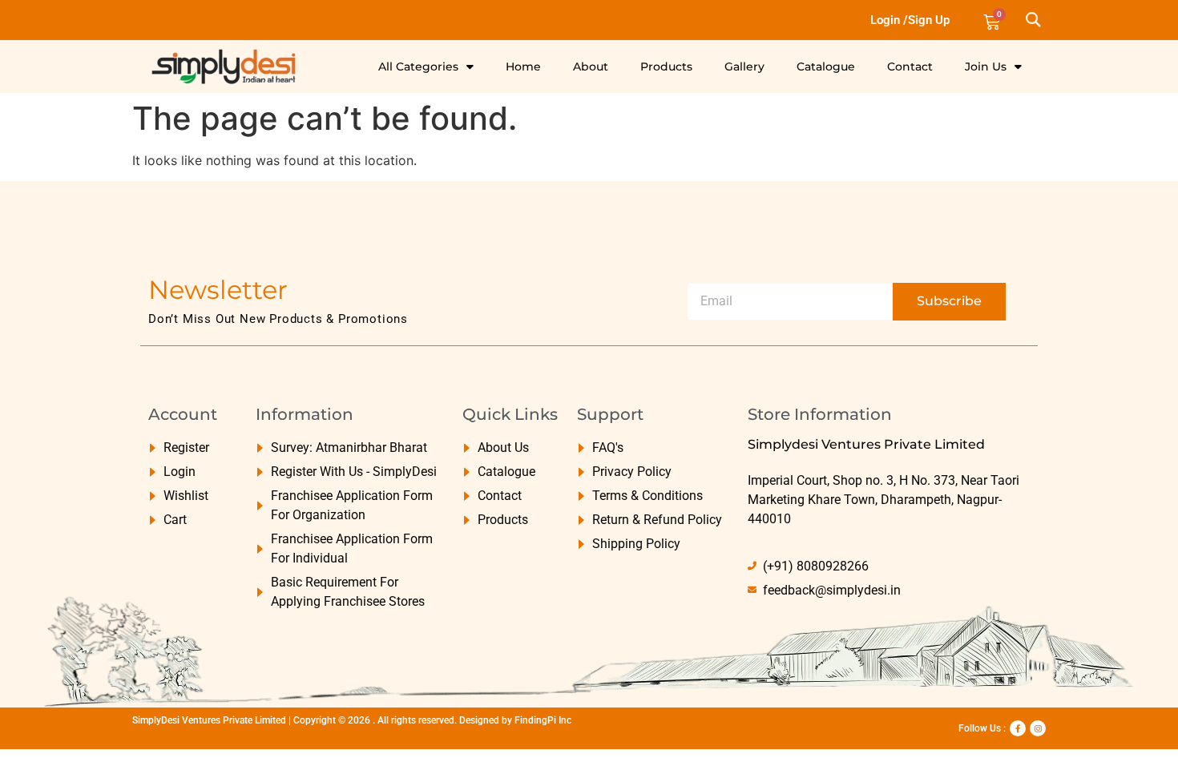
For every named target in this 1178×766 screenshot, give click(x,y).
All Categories (418, 66)
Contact (910, 66)
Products (666, 66)
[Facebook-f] (1018, 728)
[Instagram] (1038, 728)
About (590, 66)
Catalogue (826, 66)
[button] (1032, 20)
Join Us (986, 66)
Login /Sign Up (910, 20)
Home (523, 66)
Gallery (744, 66)
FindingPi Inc (542, 720)
